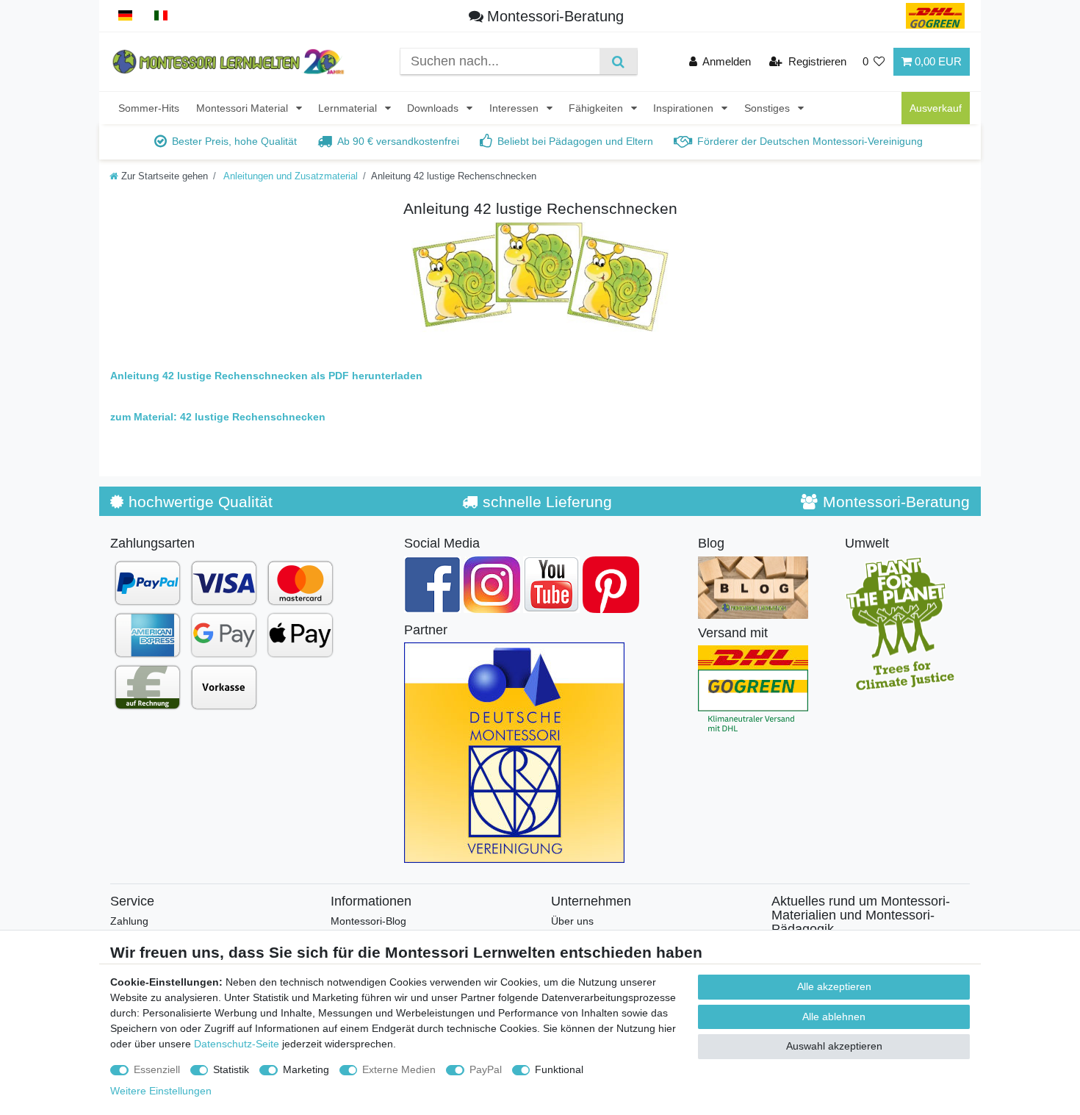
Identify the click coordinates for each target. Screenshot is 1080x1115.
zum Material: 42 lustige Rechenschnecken (217, 417)
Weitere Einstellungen (161, 1091)
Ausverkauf (936, 108)
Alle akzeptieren (834, 986)
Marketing (306, 1069)
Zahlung (129, 921)
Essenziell (157, 1069)
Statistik (231, 1069)
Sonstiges (768, 108)
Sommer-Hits (148, 108)
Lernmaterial (349, 108)
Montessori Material (243, 108)
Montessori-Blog (368, 921)
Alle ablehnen (833, 1016)
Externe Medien (399, 1069)
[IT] (161, 16)
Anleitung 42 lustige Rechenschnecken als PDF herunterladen (266, 375)
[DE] (125, 16)
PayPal (485, 1069)
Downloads (434, 108)
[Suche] (618, 61)
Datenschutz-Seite (236, 1044)
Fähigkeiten (597, 108)
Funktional (559, 1069)
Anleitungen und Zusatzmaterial (289, 176)
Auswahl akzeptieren (834, 1046)
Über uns (572, 921)
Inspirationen (684, 108)
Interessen (515, 108)
